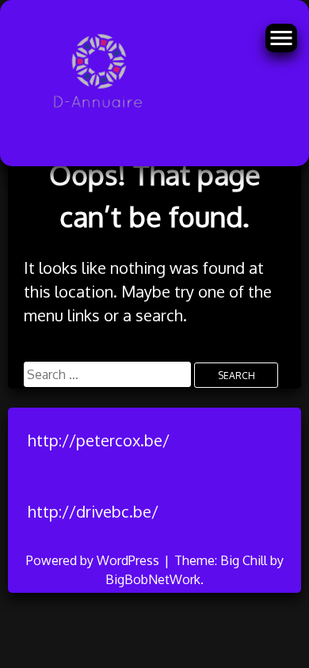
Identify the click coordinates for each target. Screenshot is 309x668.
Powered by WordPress (94, 560)
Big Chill (243, 560)
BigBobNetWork (152, 579)
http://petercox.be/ (99, 440)
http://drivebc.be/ (93, 511)
